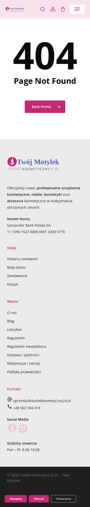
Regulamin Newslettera (26, 346)
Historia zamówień (22, 258)
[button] (77, 9)
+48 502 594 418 (26, 408)
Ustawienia (63, 499)
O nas (12, 312)
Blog (10, 321)
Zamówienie (17, 275)
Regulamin (16, 338)
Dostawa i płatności (23, 355)
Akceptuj (16, 499)
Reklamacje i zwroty (23, 363)
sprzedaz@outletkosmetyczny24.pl (42, 400)
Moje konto (16, 267)
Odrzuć (39, 499)
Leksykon (14, 329)
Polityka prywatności (24, 371)
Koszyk (12, 284)
